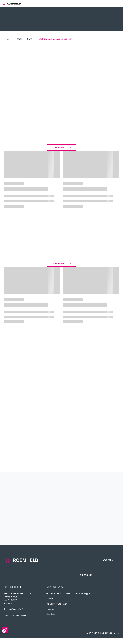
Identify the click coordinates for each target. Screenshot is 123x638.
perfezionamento (102, 522)
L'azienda (110, 487)
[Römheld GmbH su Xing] (111, 574)
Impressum (51, 608)
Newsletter (51, 614)
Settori (30, 38)
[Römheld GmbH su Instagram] (117, 574)
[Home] (12, 3)
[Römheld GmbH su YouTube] (98, 574)
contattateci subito (104, 418)
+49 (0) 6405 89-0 (15, 609)
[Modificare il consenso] (5, 630)
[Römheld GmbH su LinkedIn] (105, 574)
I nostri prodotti (61, 147)
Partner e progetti (100, 496)
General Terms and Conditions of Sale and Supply (68, 593)
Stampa (106, 453)
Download (104, 439)
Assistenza (108, 513)
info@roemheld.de (18, 615)
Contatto (110, 531)
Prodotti (18, 38)
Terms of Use (52, 598)
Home (6, 38)
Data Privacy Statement (56, 603)
